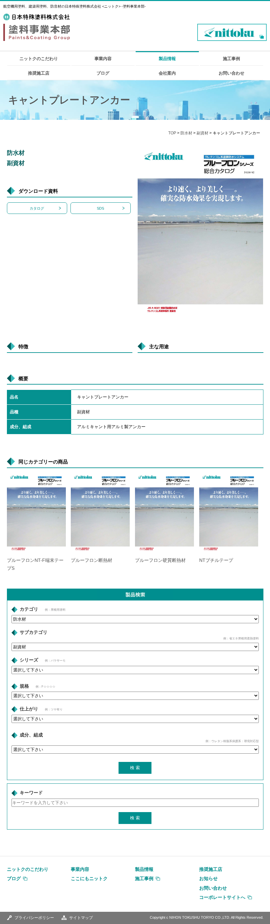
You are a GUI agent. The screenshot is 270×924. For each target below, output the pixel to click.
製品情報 (167, 58)
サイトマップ (81, 917)
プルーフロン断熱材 (91, 560)
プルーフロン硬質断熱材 (160, 560)
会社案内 (167, 73)
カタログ (37, 208)
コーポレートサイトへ (222, 897)
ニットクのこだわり (38, 58)
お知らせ (208, 878)
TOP (172, 133)
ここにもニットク (89, 878)
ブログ (102, 73)
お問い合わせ (231, 73)
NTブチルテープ (216, 560)
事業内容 (103, 58)
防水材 (186, 133)
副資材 (202, 133)
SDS (100, 208)
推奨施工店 (38, 73)
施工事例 (231, 58)
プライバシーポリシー (34, 917)
